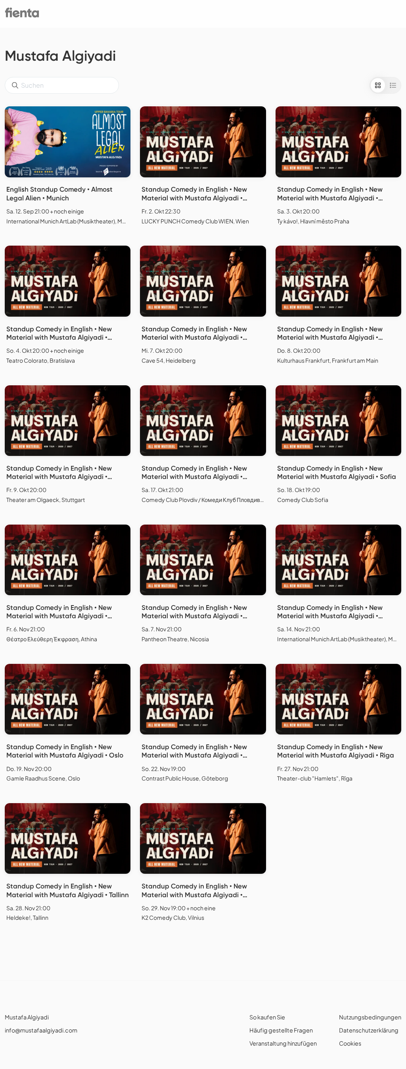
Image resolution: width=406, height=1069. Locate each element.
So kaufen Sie (267, 1017)
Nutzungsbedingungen (370, 1017)
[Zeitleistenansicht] (393, 85)
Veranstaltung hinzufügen (283, 1043)
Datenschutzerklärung (368, 1030)
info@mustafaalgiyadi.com (41, 1030)
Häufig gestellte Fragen (281, 1030)
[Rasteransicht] (378, 85)
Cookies (350, 1043)
